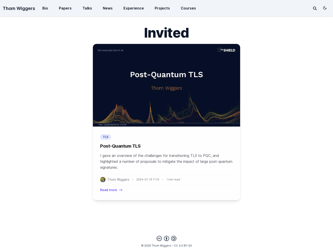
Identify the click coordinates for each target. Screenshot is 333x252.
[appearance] (325, 8)
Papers (65, 8)
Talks (87, 8)
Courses (188, 8)
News (108, 8)
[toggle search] (314, 8)
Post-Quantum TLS (120, 146)
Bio (45, 8)
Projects (162, 8)
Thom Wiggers (19, 8)
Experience (133, 8)
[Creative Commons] (166, 238)
